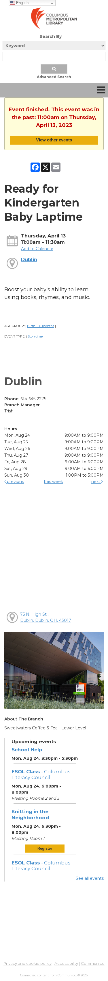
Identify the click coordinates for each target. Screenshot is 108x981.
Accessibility (66, 963)
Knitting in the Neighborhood (30, 814)
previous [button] (15, 481)
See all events (90, 878)
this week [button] (53, 481)
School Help (27, 750)
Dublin (29, 259)
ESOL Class (41, 774)
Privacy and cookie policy (27, 963)
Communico (93, 963)
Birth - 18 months (40, 326)
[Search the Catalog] (54, 69)
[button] (101, 90)
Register (44, 848)
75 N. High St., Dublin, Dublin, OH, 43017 (45, 617)
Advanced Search (54, 77)
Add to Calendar (37, 248)
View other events (54, 139)
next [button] (96, 481)
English (22, 3)
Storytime (35, 336)
